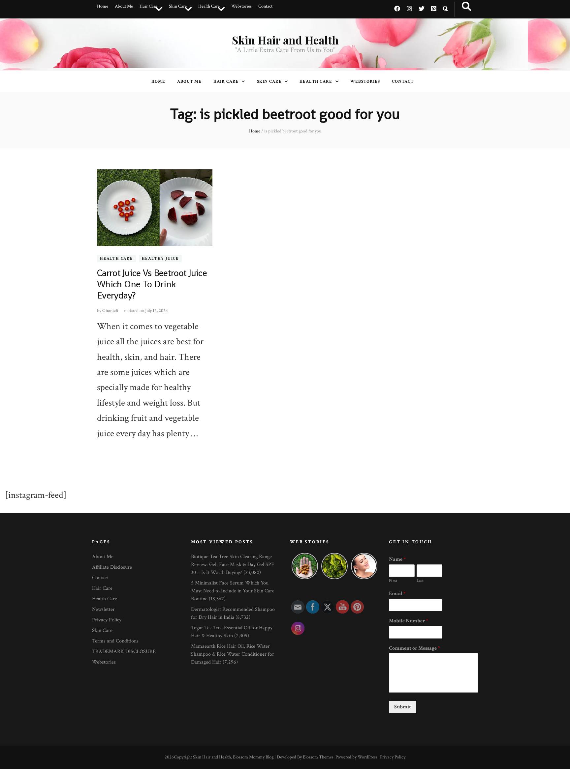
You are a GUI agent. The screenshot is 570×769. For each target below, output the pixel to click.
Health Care (209, 6)
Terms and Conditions (115, 641)
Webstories (241, 6)
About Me (124, 6)
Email (397, 593)
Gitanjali (110, 311)
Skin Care (178, 6)
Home (102, 6)
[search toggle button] (466, 7)
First (393, 581)
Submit (402, 706)
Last (420, 581)
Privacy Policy (106, 619)
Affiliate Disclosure (112, 567)
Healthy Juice (160, 258)
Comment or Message (414, 648)
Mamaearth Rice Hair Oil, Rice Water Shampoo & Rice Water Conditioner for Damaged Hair (232, 654)
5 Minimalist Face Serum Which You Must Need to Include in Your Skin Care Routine (232, 591)
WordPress (367, 757)
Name (397, 559)
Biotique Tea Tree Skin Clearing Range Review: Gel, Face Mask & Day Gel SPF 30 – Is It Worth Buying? (232, 564)
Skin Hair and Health (285, 40)
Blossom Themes (318, 757)
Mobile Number (408, 621)
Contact (265, 6)
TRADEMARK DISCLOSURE (124, 651)
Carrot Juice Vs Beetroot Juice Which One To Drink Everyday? (152, 284)
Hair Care (148, 6)
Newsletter (103, 609)
